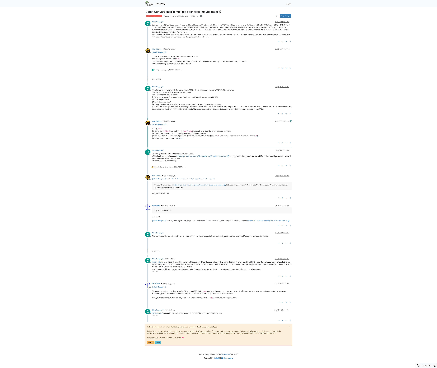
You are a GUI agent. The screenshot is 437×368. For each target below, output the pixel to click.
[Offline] (148, 50)
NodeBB (217, 358)
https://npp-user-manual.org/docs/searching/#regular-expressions (201, 156)
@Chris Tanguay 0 (169, 49)
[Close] (289, 327)
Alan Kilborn (156, 49)
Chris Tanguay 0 (157, 22)
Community (160, 3)
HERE (181, 138)
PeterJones (156, 205)
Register (150, 342)
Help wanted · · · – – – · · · (154, 16)
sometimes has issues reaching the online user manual (267, 221)
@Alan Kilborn (170, 259)
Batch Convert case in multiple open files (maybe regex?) (193, 179)
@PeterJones (170, 310)
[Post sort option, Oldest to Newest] (276, 16)
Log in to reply (285, 16)
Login (158, 342)
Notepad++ (226, 354)
